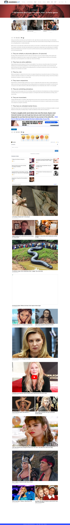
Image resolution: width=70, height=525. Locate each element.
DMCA (39, 524)
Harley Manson (31, 15)
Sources (14, 129)
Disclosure (45, 524)
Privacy (42, 524)
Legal (37, 524)
